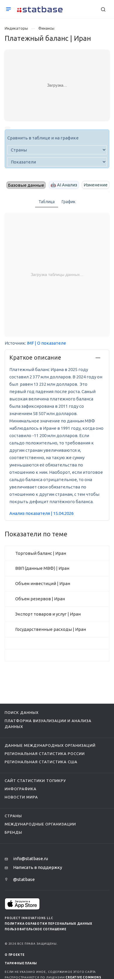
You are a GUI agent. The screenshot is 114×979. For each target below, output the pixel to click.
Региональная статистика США (41, 762)
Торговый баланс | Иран (40, 553)
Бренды (13, 832)
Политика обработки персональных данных (48, 923)
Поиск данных (22, 712)
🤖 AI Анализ (64, 184)
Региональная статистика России (45, 753)
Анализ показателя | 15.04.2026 (41, 513)
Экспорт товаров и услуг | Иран (48, 613)
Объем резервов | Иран (40, 598)
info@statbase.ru (30, 858)
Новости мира (21, 797)
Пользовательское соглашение (35, 929)
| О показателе (50, 343)
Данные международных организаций (50, 745)
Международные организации (40, 824)
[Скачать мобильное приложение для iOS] (22, 903)
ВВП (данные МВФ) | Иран (42, 568)
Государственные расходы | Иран (50, 629)
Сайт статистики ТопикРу (35, 781)
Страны (13, 816)
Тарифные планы (21, 963)
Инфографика (21, 789)
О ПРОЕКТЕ (15, 954)
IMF (30, 343)
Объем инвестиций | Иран (42, 583)
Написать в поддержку (37, 867)
